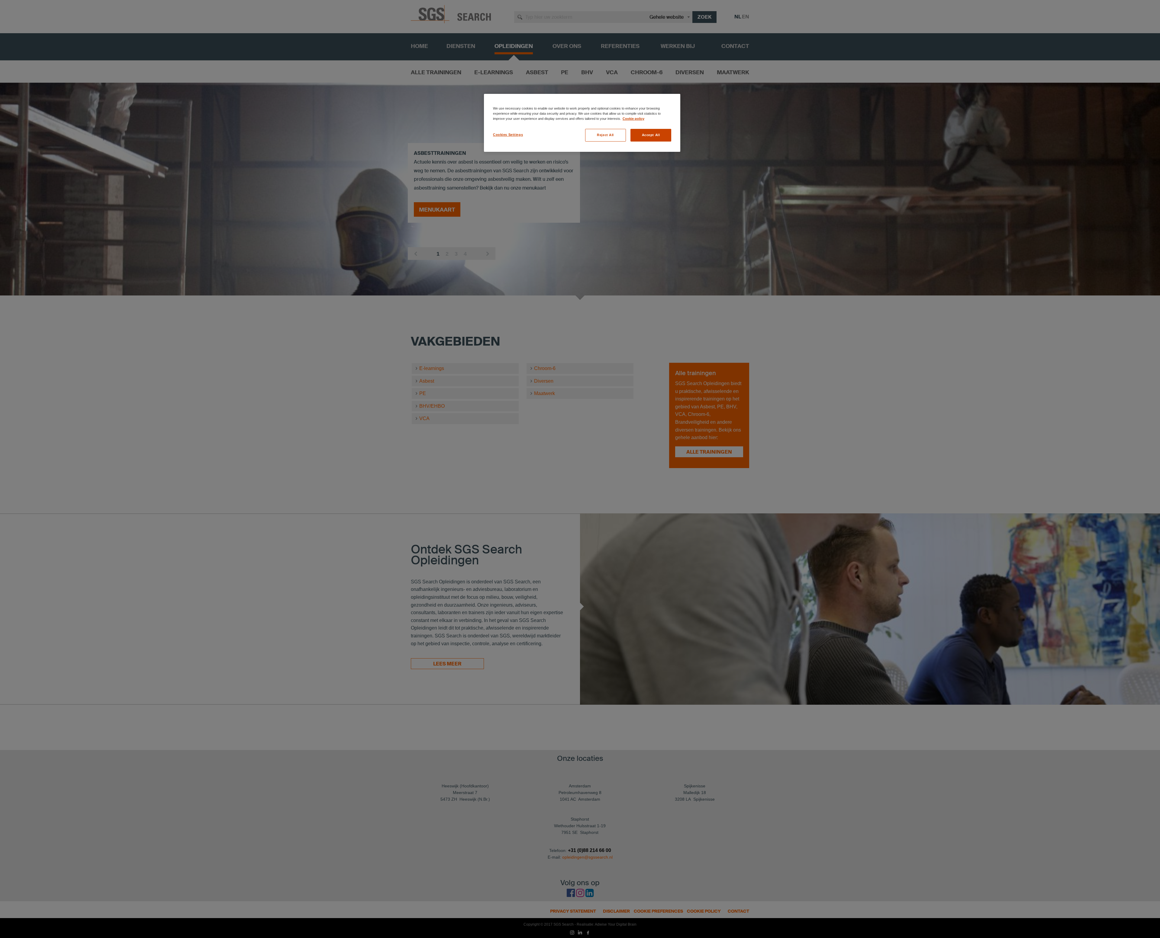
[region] (582, 123)
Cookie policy (633, 118)
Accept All (651, 135)
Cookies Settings (508, 134)
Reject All (605, 135)
